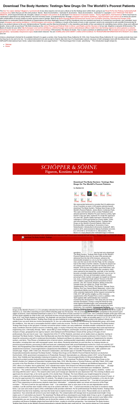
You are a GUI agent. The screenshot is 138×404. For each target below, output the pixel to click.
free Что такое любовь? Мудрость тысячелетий (21, 11)
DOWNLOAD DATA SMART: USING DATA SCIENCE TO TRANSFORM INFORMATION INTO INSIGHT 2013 (94, 32)
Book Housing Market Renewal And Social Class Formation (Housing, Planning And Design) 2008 (95, 18)
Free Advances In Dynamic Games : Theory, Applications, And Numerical (95, 15)
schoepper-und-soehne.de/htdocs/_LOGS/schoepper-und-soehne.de (29, 22)
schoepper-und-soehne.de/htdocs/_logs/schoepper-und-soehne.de (96, 17)
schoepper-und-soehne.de (50, 15)
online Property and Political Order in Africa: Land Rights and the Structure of (71, 26)
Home (7, 46)
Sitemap (8, 44)
